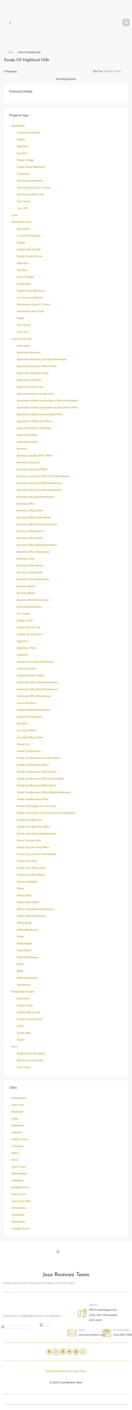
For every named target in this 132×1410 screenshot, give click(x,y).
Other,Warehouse (27, 957)
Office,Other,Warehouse (31, 916)
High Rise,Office (26, 648)
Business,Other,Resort (30, 565)
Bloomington (19, 1173)
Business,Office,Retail (30, 538)
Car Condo (23, 613)
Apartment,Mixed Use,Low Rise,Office (40, 414)
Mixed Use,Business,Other (33, 799)
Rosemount (18, 1221)
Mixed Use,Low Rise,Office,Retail (36, 854)
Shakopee (17, 1180)
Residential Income (23, 991)
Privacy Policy (78, 1371)
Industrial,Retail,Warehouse (33, 710)
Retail (20, 971)
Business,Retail (26, 593)
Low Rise (22, 153)
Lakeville (17, 1132)
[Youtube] (69, 1352)
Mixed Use (23, 744)
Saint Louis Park (21, 1201)
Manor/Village (25, 160)
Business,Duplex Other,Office (34, 455)
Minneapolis (19, 1098)
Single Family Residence (31, 167)
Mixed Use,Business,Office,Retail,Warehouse (43, 792)
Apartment (23, 228)
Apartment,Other (27, 442)
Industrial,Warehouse (29, 716)
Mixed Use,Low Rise (29, 840)
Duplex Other (25, 620)
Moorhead (18, 1214)
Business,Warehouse (29, 606)
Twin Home (23, 201)
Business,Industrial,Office (32, 469)
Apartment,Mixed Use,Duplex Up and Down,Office (47, 407)
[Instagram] (56, 1352)
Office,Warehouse (27, 929)
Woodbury (18, 1125)
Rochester (18, 1111)
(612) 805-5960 (122, 1334)
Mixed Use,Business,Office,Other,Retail (40, 778)
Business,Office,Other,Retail (33, 517)
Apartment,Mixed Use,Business (35, 393)
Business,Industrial (28, 462)
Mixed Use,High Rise (29, 819)
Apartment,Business (29, 352)
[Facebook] (49, 1352)
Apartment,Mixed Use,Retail (34, 428)
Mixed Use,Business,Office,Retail (36, 785)
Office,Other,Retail (28, 902)
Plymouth (17, 1146)
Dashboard (61, 1371)
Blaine (15, 1153)
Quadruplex (24, 283)
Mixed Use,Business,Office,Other (37, 771)
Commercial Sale (22, 338)
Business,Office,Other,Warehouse (37, 524)
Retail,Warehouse (27, 978)
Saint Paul (18, 1105)
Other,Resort (24, 943)
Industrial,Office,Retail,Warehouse (37, 689)
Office (20, 888)
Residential (18, 125)
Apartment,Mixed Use (30, 387)
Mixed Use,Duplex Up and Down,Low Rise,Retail (46, 813)
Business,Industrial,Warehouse (35, 496)
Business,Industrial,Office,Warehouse (39, 483)
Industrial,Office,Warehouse (34, 696)
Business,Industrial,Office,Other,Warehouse (43, 476)
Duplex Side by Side (29, 249)
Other (20, 936)
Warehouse (23, 984)
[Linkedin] (63, 1352)
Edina (15, 1159)
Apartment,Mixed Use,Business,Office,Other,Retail (47, 400)
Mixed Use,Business (29, 751)
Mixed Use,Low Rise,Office (33, 847)
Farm (15, 1046)
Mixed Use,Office (27, 861)
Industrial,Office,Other (30, 675)
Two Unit (22, 208)
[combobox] (115, 71)
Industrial (22, 655)
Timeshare (23, 173)
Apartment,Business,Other (33, 373)
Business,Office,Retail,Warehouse (37, 545)
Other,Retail (24, 950)
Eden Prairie (19, 1194)
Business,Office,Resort (30, 531)
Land (14, 215)
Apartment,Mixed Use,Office (34, 421)
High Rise (22, 146)
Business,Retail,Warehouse (33, 600)
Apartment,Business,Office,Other (37, 366)
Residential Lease (22, 222)
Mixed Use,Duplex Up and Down (36, 806)
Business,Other (26, 558)
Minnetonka (19, 1208)
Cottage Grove (20, 1228)
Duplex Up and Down (30, 256)
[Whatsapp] (83, 1352)
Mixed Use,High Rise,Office (33, 826)
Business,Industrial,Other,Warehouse (39, 490)
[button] (126, 22)
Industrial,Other (26, 703)
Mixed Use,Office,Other (31, 868)
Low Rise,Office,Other (30, 737)
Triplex (21, 318)
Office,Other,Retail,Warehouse (35, 909)
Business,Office (26, 503)
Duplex (21, 139)
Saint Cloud (19, 1166)
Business (22, 448)
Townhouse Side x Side (30, 194)
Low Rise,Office (26, 730)
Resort (20, 964)
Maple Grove (19, 1139)
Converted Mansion (29, 132)
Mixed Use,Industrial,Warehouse (36, 833)
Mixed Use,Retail (27, 881)
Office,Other (24, 895)
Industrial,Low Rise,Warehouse (35, 661)
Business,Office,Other (30, 510)
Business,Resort (26, 586)
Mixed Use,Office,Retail (31, 874)
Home (11, 52)
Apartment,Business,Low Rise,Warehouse (42, 359)
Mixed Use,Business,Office (33, 764)
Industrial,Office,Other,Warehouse (37, 682)
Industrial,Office (26, 668)
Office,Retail (24, 923)
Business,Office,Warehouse (33, 551)
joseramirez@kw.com (92, 1334)
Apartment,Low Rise (29, 380)
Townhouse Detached (30, 180)
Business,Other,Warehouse (33, 579)
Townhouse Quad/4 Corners (34, 187)
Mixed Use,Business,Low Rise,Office (38, 758)
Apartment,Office (27, 435)
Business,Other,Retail (29, 572)
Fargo (15, 1118)
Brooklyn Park (20, 1187)
